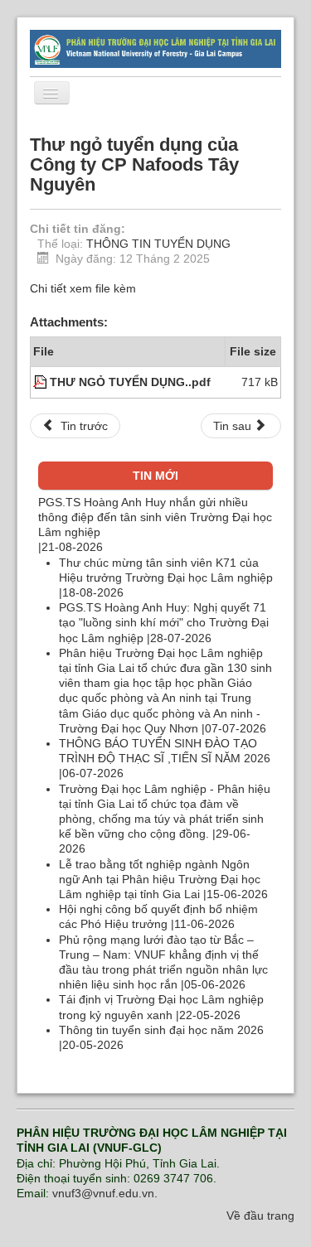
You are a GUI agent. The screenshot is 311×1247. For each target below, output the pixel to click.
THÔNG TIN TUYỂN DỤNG (158, 243)
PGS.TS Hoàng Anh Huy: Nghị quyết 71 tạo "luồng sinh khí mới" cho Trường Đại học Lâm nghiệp (164, 622)
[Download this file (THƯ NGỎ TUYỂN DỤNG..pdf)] (41, 382)
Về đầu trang (260, 1215)
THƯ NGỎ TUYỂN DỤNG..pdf (130, 382)
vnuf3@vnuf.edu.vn (103, 1193)
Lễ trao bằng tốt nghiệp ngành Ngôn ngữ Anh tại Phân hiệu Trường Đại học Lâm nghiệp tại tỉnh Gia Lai (159, 879)
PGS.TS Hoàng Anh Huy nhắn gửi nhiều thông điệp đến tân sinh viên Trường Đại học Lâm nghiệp (155, 517)
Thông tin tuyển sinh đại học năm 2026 (161, 1030)
